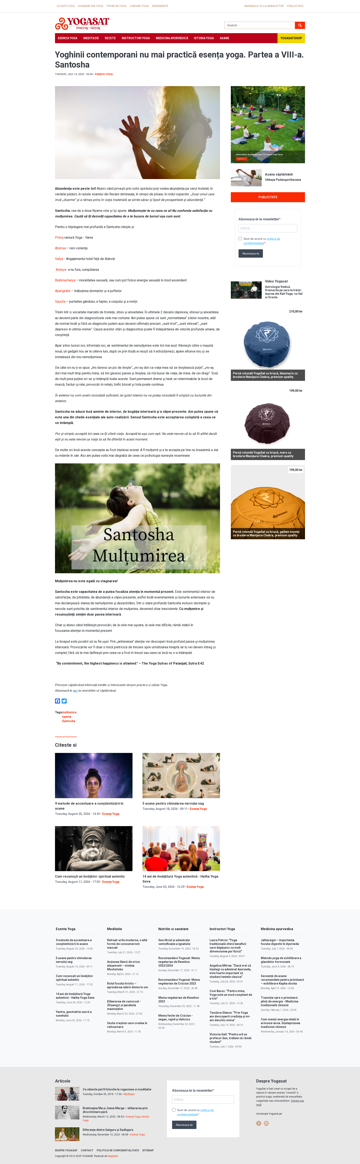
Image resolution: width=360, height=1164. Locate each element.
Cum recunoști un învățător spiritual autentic (90, 876)
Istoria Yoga (204, 38)
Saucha (60, 302)
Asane (224, 38)
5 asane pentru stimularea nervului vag (173, 803)
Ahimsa (60, 248)
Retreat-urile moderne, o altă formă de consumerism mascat (127, 943)
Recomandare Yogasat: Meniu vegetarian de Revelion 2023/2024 (179, 961)
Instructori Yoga (136, 38)
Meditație (91, 38)
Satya (59, 259)
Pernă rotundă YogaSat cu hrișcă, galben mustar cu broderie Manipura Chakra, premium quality (266, 533)
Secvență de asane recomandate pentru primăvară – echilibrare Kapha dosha (282, 979)
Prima (59, 238)
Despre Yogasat (66, 1150)
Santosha (68, 721)
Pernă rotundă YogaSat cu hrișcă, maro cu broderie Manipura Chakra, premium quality (263, 454)
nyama (66, 716)
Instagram (266, 1123)
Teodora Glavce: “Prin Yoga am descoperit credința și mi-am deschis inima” (230, 1016)
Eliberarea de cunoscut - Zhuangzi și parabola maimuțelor (124, 1005)
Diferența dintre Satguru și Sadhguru (108, 1129)
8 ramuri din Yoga (90, 6)
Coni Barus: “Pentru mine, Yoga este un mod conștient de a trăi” (231, 994)
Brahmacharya (65, 280)
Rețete (110, 38)
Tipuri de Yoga (116, 6)
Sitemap (148, 1150)
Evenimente (160, 6)
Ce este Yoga (66, 6)
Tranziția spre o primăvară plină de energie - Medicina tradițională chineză (279, 1001)
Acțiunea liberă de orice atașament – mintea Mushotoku (123, 965)
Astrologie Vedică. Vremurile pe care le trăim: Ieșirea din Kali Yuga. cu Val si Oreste (283, 292)
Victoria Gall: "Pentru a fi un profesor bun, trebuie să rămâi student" (230, 1038)
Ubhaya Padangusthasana (283, 179)
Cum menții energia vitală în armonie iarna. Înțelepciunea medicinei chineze (280, 1023)
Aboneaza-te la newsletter (264, 6)
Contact (87, 1150)
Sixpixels (113, 1156)
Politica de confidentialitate (118, 1150)
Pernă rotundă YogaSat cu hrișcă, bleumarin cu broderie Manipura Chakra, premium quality (265, 375)
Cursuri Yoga (139, 6)
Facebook (258, 1123)
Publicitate (295, 6)
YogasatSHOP (291, 38)
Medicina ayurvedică (172, 38)
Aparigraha (62, 291)
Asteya (60, 270)
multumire (69, 712)
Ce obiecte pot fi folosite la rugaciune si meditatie (117, 1089)
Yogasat (135, 24)
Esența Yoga (67, 38)
